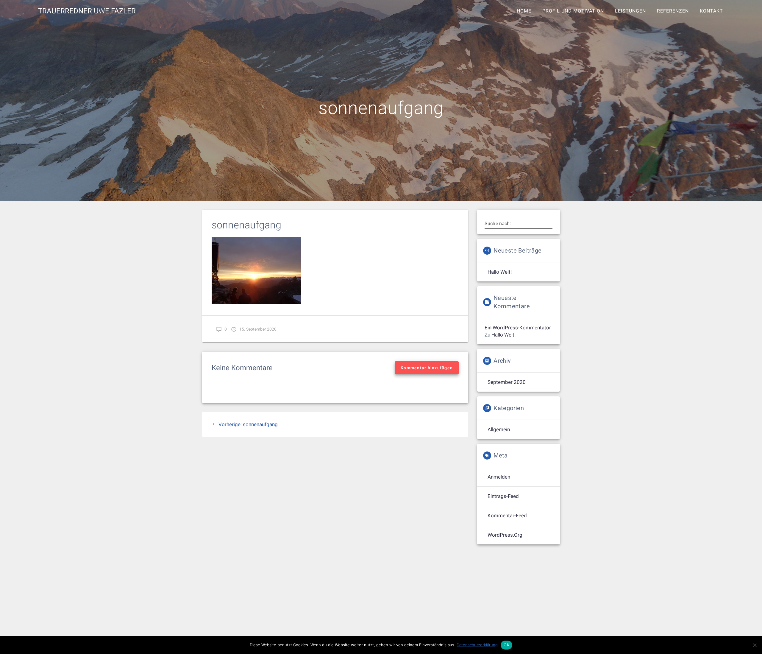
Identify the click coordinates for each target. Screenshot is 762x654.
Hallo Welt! (500, 272)
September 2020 (507, 382)
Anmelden (499, 477)
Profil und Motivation (573, 11)
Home (524, 11)
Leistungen (630, 11)
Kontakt (711, 11)
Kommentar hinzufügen (427, 367)
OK (506, 644)
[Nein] (755, 645)
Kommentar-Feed (507, 515)
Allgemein (499, 429)
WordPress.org (505, 535)
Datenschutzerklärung (477, 644)
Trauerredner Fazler (87, 11)
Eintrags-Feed (503, 496)
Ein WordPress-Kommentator (518, 328)
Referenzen (673, 11)
